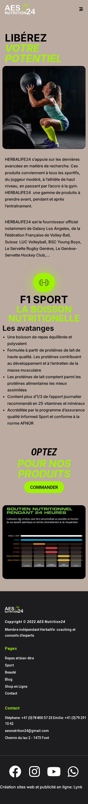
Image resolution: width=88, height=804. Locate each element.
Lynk (78, 786)
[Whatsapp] (73, 771)
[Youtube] (54, 771)
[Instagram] (34, 771)
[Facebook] (15, 771)
